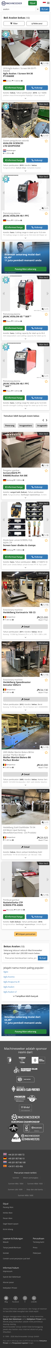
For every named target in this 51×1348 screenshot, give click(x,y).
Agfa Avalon (8, 986)
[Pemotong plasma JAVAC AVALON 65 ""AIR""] (25, 293)
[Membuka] (25, 98)
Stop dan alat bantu (34, 1189)
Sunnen (16, 1178)
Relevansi (37, 23)
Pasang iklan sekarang (25, 269)
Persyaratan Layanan (20, 1343)
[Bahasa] (44, 3)
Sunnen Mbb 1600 (25, 1195)
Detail (27, 626)
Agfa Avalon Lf (9, 992)
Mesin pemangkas (30, 1178)
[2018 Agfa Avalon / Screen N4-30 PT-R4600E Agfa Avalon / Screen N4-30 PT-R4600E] (25, 48)
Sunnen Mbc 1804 (15, 1183)
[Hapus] (37, 9)
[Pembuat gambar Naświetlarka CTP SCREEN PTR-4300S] (25, 879)
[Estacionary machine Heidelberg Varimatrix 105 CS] (25, 589)
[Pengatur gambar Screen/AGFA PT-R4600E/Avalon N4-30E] (25, 450)
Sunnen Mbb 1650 (35, 1183)
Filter (15, 23)
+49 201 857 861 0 (16, 1158)
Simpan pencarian (26, 934)
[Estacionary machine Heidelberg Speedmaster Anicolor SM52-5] (25, 659)
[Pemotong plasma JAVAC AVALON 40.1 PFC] (25, 192)
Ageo (5, 971)
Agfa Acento (9, 976)
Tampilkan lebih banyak (26, 996)
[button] (48, 3)
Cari (46, 9)
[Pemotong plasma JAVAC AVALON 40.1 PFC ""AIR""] (25, 360)
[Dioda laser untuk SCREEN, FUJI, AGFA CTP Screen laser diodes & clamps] (25, 519)
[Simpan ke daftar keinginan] (46, 68)
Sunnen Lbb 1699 (15, 1189)
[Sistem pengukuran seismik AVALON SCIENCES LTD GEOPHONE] (25, 120)
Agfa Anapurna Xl (11, 981)
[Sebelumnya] (4, 47)
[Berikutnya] (47, 47)
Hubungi (38, 87)
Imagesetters (25, 425)
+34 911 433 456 (15, 1166)
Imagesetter (43, 425)
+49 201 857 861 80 (17, 1162)
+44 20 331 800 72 (16, 1154)
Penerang (9, 425)
